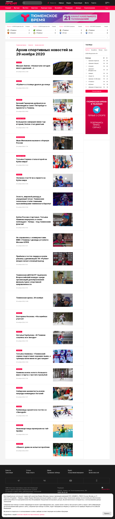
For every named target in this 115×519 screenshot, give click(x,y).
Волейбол (58, 8)
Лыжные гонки (46, 8)
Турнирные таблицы (53, 472)
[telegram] (18, 480)
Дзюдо (78, 8)
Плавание (69, 8)
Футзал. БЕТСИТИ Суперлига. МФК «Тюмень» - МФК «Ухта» (70, 30)
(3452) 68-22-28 (62, 492)
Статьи (28, 470)
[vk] (44, 480)
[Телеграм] (96, 115)
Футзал (16, 8)
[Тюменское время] (57, 17)
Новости (53, 3)
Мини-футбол (20, 137)
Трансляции (78, 3)
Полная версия (96, 91)
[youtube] (71, 480)
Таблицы (88, 45)
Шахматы (19, 387)
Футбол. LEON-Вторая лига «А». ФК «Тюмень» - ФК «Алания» (18, 30)
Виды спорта (30, 472)
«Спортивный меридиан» (76, 472)
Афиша (61, 3)
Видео (68, 3)
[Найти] (24, 3)
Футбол (25, 8)
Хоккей (8, 8)
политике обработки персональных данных (30, 514)
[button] (7, 37)
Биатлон (34, 8)
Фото (87, 3)
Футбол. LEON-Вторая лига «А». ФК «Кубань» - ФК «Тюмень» (44, 30)
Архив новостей (94, 472)
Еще (107, 8)
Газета (93, 3)
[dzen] (96, 480)
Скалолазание (89, 8)
